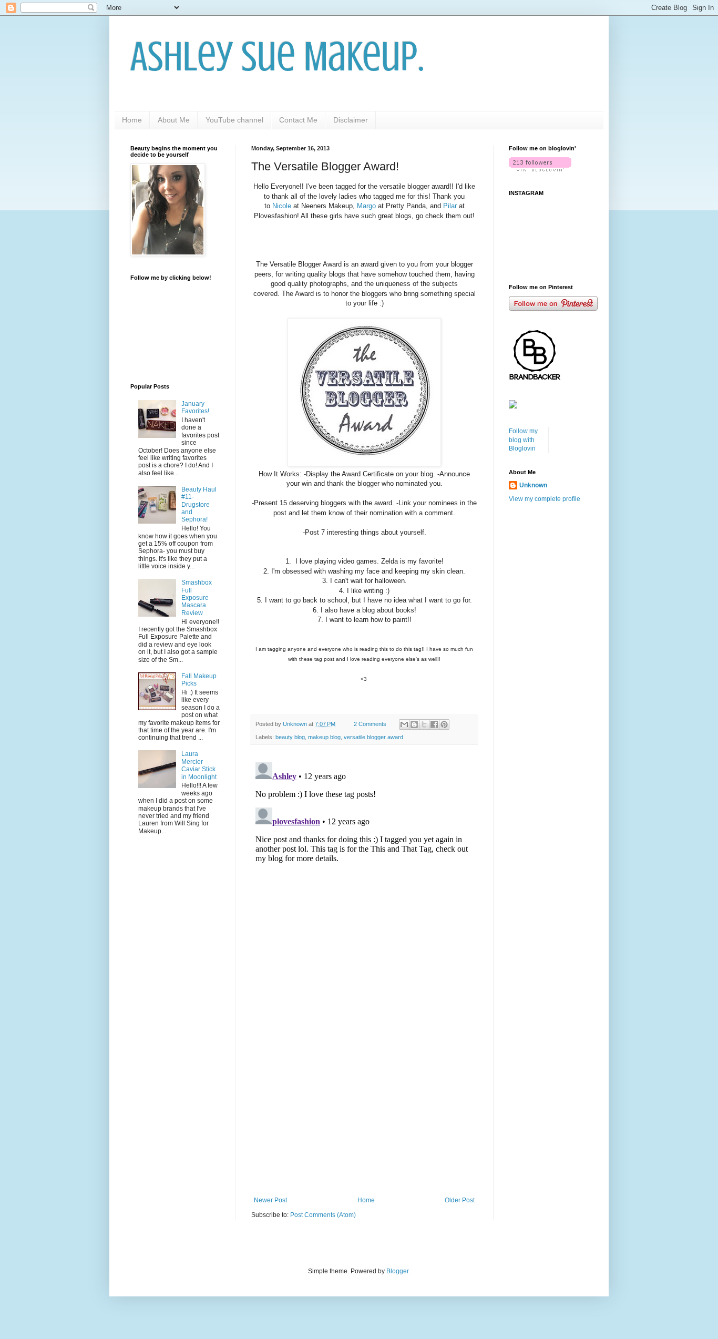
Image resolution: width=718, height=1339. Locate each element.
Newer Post (270, 1200)
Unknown (533, 485)
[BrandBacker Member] (535, 379)
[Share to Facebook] (434, 724)
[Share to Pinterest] (444, 724)
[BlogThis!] (414, 724)
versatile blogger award (373, 737)
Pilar (450, 206)
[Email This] (404, 724)
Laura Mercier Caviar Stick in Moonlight (199, 765)
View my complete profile (544, 499)
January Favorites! (195, 407)
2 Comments (370, 724)
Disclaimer (350, 120)
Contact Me (298, 120)
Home (132, 120)
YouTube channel (234, 120)
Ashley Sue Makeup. (277, 56)
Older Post (460, 1200)
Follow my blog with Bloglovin (523, 440)
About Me (174, 120)
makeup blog (324, 737)
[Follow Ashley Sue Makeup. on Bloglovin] (540, 169)
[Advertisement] (364, 1109)
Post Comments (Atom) (323, 1215)
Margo (366, 206)
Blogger (397, 1271)
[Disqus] (364, 889)
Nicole (281, 206)
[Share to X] (424, 724)
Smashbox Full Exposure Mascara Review (196, 598)
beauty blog (290, 737)
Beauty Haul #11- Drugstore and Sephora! (199, 505)
